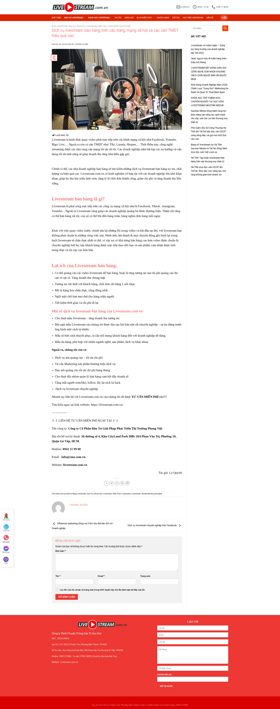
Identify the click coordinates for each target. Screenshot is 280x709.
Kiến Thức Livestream (108, 26)
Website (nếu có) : (164, 674)
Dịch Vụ (72, 26)
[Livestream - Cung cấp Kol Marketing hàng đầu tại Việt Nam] (80, 7)
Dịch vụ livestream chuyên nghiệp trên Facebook (152, 525)
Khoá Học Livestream (99, 18)
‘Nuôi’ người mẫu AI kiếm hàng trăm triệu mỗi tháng (209, 60)
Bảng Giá (129, 18)
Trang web (145, 576)
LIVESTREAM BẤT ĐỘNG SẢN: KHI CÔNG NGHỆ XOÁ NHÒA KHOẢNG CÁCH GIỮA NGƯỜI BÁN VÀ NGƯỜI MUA (208, 73)
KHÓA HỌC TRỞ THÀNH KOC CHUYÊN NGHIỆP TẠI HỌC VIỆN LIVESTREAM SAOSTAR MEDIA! (207, 102)
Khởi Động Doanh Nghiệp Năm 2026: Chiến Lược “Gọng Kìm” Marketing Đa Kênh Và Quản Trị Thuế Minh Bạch (209, 88)
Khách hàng (163, 18)
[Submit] (225, 17)
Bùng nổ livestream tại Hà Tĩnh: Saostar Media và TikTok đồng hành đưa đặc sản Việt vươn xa (209, 148)
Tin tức (118, 18)
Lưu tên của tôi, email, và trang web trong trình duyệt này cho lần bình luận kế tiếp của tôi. (102, 590)
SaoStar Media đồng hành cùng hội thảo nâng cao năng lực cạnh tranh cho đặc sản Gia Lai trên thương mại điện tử (209, 117)
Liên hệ (209, 18)
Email (101, 576)
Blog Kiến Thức (144, 18)
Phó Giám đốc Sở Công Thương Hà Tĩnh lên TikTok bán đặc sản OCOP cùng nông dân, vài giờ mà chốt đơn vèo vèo (208, 133)
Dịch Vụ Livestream (73, 18)
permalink (158, 494)
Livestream (124, 26)
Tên (58, 576)
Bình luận (60, 551)
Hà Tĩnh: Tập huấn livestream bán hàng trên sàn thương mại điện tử (207, 159)
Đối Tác (176, 18)
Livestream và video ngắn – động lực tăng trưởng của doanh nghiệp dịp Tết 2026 (208, 49)
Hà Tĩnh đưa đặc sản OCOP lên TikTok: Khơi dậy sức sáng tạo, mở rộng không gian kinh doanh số (208, 171)
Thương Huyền (81, 44)
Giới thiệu (56, 18)
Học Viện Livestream (193, 18)
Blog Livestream (60, 26)
